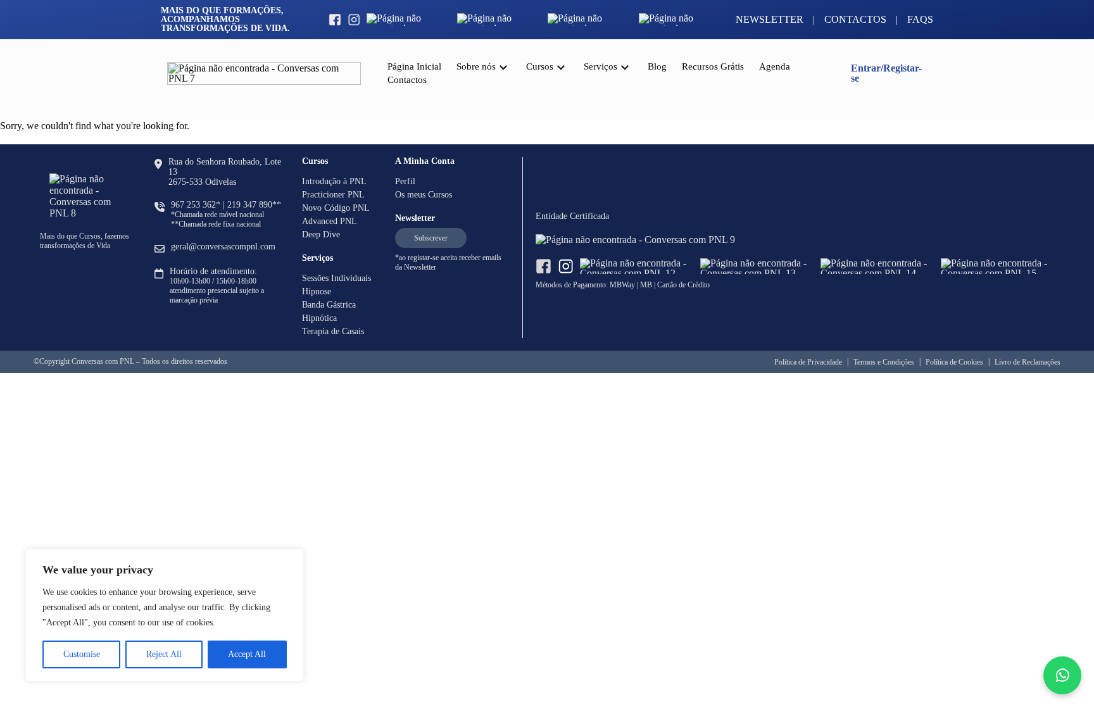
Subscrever (431, 238)
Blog (657, 67)
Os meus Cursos (423, 194)
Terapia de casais (623, 170)
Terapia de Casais (333, 331)
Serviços (600, 67)
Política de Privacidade (808, 362)
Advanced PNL (329, 221)
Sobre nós (476, 67)
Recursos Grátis (713, 67)
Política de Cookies (954, 362)
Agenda (774, 67)
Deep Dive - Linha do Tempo (588, 198)
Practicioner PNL (333, 194)
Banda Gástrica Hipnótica (638, 86)
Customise (81, 654)
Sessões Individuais (627, 142)
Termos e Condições (883, 362)
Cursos (539, 67)
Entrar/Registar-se (886, 73)
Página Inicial (414, 67)
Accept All (247, 654)
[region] (164, 615)
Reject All (164, 654)
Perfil (405, 181)
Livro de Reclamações (1027, 362)
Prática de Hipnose (626, 114)
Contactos (855, 20)
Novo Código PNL (336, 208)
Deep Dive (321, 234)
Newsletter (769, 20)
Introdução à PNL (334, 181)
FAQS (920, 20)
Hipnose (316, 291)
